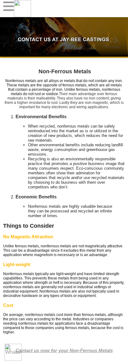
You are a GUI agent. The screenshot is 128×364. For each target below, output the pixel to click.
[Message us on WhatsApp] (13, 352)
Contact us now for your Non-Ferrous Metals (64, 350)
